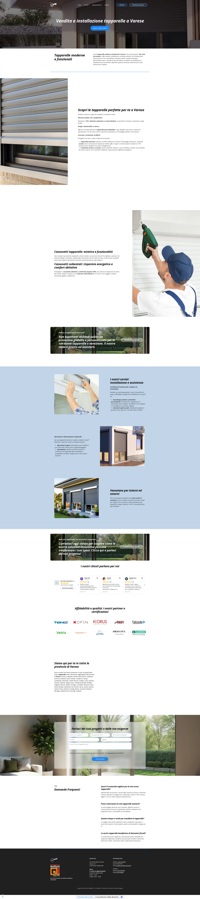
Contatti (106, 5)
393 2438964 (120, 872)
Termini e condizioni (112, 764)
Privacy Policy (99, 764)
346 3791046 (121, 870)
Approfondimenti (97, 5)
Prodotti (86, 5)
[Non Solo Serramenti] (53, 5)
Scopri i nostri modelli (100, 28)
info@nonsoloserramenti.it (124, 866)
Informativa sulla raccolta (85, 897)
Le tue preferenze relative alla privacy (106, 897)
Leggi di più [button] (88, 591)
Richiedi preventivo (138, 5)
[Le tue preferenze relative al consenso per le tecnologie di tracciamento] (2, 896)
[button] (144, 585)
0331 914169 (122, 862)
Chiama (121, 5)
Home (79, 5)
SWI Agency (121, 888)
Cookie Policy (104, 888)
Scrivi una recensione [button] (67, 588)
